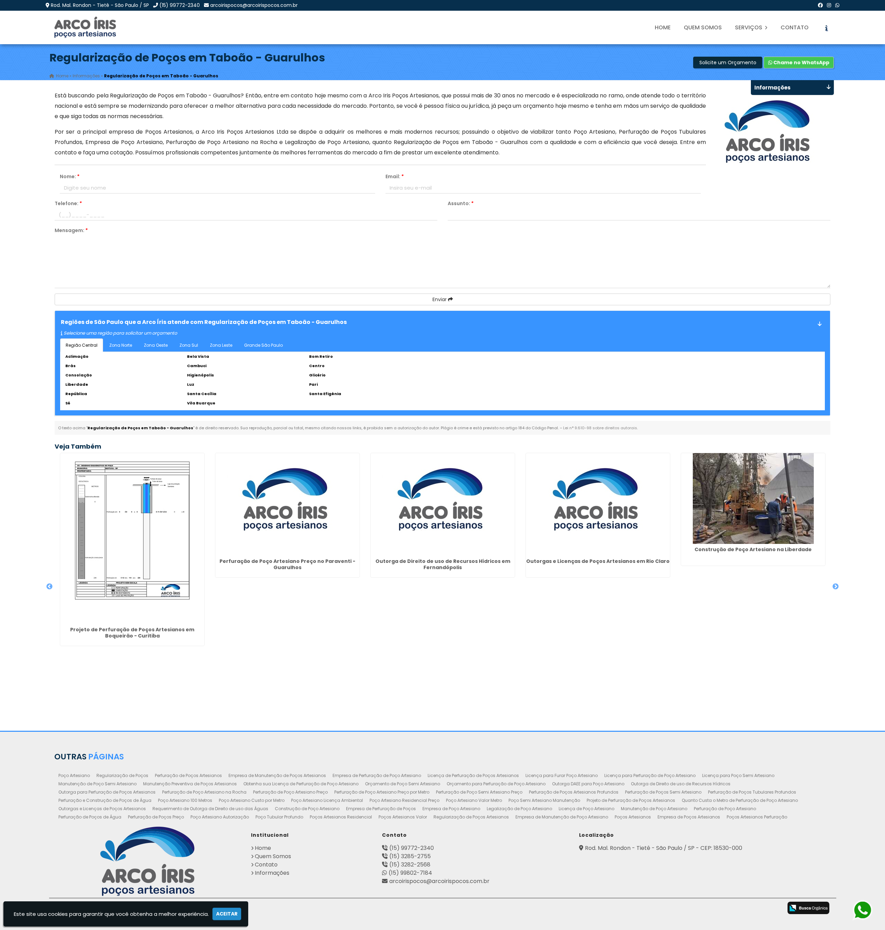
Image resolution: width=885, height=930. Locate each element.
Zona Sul (188, 345)
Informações (272, 873)
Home (663, 27)
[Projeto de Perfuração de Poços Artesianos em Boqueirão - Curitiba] (132, 538)
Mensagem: (71, 230)
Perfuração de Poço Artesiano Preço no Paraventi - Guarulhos (287, 564)
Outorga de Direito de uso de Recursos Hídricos (680, 784)
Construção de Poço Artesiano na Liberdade (753, 549)
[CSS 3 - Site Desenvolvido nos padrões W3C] (746, 908)
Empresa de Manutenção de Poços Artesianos (277, 775)
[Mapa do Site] (699, 906)
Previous (49, 586)
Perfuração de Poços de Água (89, 817)
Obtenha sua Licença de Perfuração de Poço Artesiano (300, 784)
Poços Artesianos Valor (403, 817)
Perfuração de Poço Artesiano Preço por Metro (381, 792)
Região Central (81, 345)
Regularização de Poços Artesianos (471, 817)
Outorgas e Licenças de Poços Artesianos (102, 809)
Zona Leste (221, 345)
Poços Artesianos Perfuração (757, 817)
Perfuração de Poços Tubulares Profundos (752, 792)
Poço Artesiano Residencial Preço (404, 800)
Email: (394, 176)
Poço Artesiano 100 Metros (185, 800)
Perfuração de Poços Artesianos (188, 775)
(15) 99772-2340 (179, 5)
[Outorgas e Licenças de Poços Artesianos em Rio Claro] (598, 504)
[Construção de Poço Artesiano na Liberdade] (753, 498)
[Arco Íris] (147, 861)
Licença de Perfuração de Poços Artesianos (473, 775)
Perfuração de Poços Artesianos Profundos (573, 792)
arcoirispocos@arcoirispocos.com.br (254, 5)
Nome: (70, 176)
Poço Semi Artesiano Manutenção (544, 800)
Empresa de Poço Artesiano (451, 809)
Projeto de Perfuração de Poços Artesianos (631, 800)
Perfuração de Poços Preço (156, 817)
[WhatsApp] (837, 5)
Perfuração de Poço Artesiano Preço (290, 792)
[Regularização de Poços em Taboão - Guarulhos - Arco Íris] (85, 27)
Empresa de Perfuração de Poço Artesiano (377, 775)
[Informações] (826, 28)
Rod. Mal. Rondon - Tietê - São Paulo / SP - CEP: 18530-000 (663, 848)
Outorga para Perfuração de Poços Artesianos (107, 792)
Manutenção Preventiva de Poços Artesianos (190, 784)
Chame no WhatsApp (800, 62)
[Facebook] (820, 5)
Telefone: (68, 203)
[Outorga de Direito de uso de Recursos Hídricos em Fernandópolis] (443, 504)
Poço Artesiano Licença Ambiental (327, 800)
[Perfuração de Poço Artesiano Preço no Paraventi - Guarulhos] (287, 504)
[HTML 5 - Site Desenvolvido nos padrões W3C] (718, 908)
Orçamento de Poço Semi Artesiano (402, 784)
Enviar (440, 299)
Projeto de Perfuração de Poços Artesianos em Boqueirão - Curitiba (132, 632)
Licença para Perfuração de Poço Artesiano (650, 775)
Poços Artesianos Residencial (341, 817)
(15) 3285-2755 (410, 856)
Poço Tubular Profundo (279, 817)
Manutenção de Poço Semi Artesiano (97, 784)
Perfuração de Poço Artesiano (725, 809)
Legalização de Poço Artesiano (519, 809)
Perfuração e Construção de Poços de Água (104, 800)
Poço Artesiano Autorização (219, 817)
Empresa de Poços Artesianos (689, 817)
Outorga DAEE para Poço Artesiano (588, 784)
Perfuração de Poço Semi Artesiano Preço (479, 792)
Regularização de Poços (122, 775)
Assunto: (461, 203)
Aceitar (226, 913)
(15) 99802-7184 (410, 873)
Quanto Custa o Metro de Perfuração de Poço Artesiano (740, 800)
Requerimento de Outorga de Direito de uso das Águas (210, 809)
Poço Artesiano (74, 775)
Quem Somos (703, 27)
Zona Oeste (156, 345)
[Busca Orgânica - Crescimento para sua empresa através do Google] (808, 908)
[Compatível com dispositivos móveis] (773, 908)
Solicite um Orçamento (727, 62)
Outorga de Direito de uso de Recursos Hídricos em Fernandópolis (442, 564)
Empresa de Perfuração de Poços (381, 809)
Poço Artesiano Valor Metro (474, 800)
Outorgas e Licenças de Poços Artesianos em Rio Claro (598, 561)
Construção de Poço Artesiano (307, 809)
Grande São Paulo (263, 345)
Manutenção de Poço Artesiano (654, 809)
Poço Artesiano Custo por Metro (252, 800)
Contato (795, 27)
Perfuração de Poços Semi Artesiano (663, 792)
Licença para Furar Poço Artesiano (561, 775)
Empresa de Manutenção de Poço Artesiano (561, 817)
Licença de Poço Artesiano (586, 809)
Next (835, 586)
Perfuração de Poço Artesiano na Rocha (204, 792)
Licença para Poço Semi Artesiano (738, 775)
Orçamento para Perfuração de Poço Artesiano (496, 784)
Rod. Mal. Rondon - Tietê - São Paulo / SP (100, 5)
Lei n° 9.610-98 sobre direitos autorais (600, 428)
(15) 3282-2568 (409, 865)
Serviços (749, 27)
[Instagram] (829, 5)
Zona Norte (120, 345)
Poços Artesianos (633, 817)
